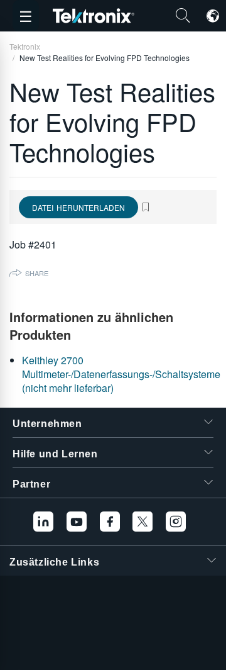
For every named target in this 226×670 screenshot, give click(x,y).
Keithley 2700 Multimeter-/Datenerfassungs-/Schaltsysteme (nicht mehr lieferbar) (121, 374)
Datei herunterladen (78, 207)
